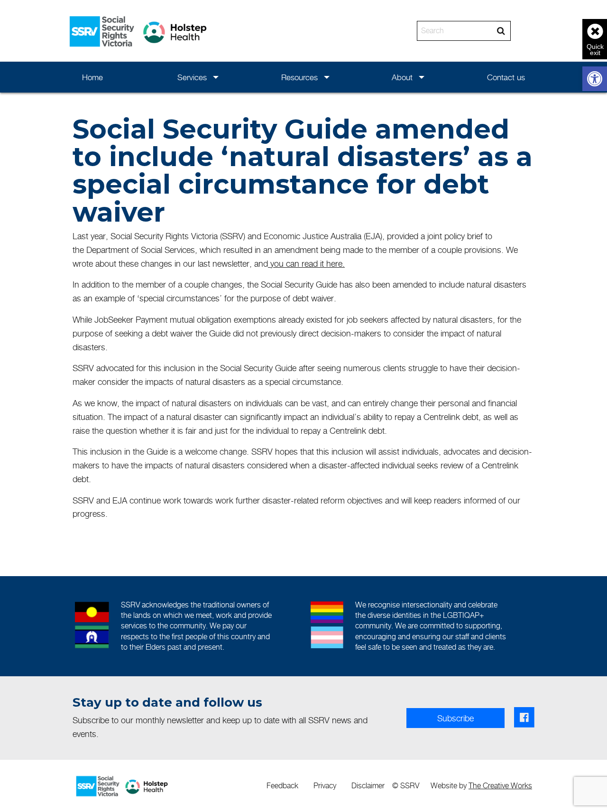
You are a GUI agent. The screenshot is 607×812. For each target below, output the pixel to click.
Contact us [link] (506, 77)
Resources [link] (299, 77)
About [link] (402, 77)
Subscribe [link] (455, 718)
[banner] (303, 31)
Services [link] (192, 77)
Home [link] (92, 77)
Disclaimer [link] (368, 785)
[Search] (501, 30)
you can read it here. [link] (307, 264)
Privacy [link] (324, 785)
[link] (594, 78)
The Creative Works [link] (500, 785)
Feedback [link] (282, 785)
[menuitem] (93, 77)
